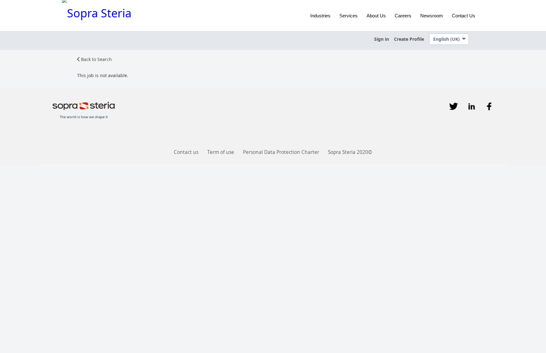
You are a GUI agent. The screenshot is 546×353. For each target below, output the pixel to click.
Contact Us (463, 15)
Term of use (220, 152)
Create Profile (409, 39)
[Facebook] (489, 106)
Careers (403, 15)
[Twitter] (453, 106)
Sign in (381, 39)
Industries (320, 15)
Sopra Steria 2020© (350, 152)
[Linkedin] (471, 106)
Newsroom (431, 15)
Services (348, 15)
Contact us (186, 152)
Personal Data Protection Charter (281, 152)
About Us (376, 15)
